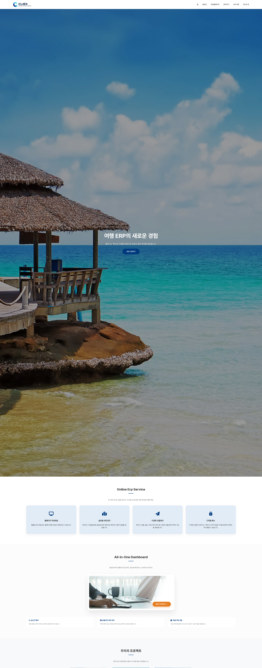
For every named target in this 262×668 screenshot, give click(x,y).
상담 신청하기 (131, 251)
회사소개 (246, 4)
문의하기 (226, 4)
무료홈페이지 (215, 4)
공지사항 (236, 4)
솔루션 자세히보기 (161, 604)
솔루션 (204, 4)
